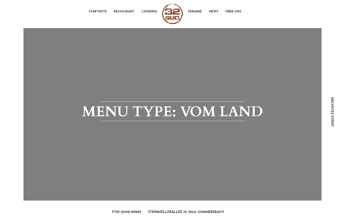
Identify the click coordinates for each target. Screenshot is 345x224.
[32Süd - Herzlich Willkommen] (172, 14)
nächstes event (332, 112)
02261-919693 (131, 212)
